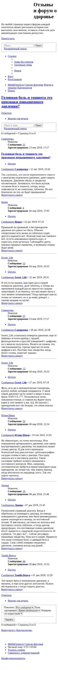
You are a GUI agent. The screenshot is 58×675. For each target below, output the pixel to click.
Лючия (5, 485)
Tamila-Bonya (8, 555)
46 (24, 561)
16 (24, 491)
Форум (17, 9)
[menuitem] (23, 62)
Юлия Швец (8, 415)
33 (24, 421)
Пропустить (8, 38)
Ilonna (4, 202)
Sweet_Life (7, 257)
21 (24, 144)
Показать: (9, 607)
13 (24, 263)
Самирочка (7, 138)
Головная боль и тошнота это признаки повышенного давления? (26, 101)
